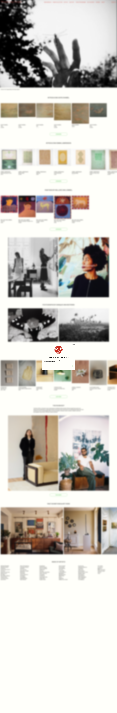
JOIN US (68, 366)
